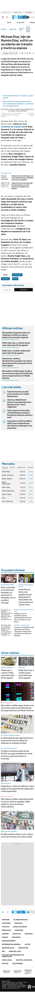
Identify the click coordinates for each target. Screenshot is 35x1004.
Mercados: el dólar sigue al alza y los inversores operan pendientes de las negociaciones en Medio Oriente (17, 374)
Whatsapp (28, 912)
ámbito (3, 29)
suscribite (26, 17)
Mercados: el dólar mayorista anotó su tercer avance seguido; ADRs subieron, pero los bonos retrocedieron (17, 803)
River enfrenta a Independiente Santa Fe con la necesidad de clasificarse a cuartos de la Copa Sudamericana (18, 103)
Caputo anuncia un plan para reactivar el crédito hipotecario (18, 394)
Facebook (7, 912)
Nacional (29, 934)
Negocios (19, 930)
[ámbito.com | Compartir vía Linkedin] (27, 53)
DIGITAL (6, 971)
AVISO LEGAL (7, 960)
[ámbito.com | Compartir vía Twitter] (25, 53)
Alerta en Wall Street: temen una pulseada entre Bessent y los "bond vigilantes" (19, 403)
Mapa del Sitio (15, 951)
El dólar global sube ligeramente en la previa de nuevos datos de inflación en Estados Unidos (17, 740)
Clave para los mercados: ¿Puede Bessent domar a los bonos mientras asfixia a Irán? (19, 414)
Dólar (9, 22)
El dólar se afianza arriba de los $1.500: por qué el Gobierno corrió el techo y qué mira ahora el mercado (16, 755)
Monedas (5, 467)
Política (5, 927)
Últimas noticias (20, 920)
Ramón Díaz (21, 29)
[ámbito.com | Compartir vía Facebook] (22, 53)
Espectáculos (8, 948)
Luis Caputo (28, 12)
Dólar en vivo (17, 12)
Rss (3, 951)
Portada (6, 920)
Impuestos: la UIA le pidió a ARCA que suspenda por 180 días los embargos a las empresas (19, 424)
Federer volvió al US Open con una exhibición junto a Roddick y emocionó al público (22, 178)
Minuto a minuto (8, 703)
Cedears (30, 467)
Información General (11, 944)
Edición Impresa (9, 941)
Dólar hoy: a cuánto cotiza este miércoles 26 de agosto (16, 351)
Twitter (3, 912)
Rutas (15, 279)
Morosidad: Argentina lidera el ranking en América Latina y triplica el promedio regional (16, 335)
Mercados (6, 930)
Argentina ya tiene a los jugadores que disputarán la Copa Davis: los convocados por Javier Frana (25, 597)
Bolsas (12, 467)
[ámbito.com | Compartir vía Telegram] (30, 53)
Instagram (12, 912)
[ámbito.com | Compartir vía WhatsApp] (20, 53)
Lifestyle (17, 934)
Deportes (12, 29)
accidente (5, 279)
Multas (5, 964)
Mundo (5, 937)
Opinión (5, 934)
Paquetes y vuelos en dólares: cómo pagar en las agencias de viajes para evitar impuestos (17, 788)
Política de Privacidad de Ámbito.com (13, 956)
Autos (27, 944)
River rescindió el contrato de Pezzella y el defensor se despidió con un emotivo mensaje (8, 595)
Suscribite (23, 289)
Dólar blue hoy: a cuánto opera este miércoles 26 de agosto (16, 344)
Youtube (23, 912)
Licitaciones (17, 964)
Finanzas (18, 923)
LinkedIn (18, 912)
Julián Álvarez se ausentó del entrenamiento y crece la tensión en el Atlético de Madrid (21, 186)
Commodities (21, 467)
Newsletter (29, 912)
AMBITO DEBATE (28, 971)
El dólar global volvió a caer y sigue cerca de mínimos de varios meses (17, 835)
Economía (20, 22)
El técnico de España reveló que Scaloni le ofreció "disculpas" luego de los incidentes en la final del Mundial (24, 631)
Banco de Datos (20, 927)
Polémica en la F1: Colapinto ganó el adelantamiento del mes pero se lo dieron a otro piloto (23, 618)
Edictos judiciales (24, 960)
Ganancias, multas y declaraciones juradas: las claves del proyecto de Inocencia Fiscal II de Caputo (17, 362)
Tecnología (23, 948)
